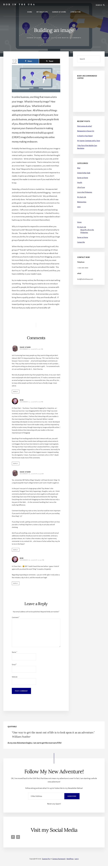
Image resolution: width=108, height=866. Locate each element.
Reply (15, 391)
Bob (22, 400)
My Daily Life (81, 197)
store (79, 207)
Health (79, 182)
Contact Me (81, 242)
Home (79, 222)
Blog (78, 168)
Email (14, 664)
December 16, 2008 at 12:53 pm (32, 560)
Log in (77, 859)
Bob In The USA (19, 4)
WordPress (70, 859)
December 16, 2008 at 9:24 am (32, 474)
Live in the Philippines (84, 192)
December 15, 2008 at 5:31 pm (31, 349)
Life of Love (81, 187)
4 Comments (75, 37)
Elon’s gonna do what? (84, 126)
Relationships (81, 202)
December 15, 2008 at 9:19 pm (31, 402)
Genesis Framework (58, 859)
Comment (15, 617)
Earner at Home (34, 37)
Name (14, 652)
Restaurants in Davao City (85, 131)
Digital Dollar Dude (83, 173)
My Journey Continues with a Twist (88, 141)
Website (14, 677)
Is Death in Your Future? (85, 136)
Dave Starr (25, 347)
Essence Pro (46, 859)
